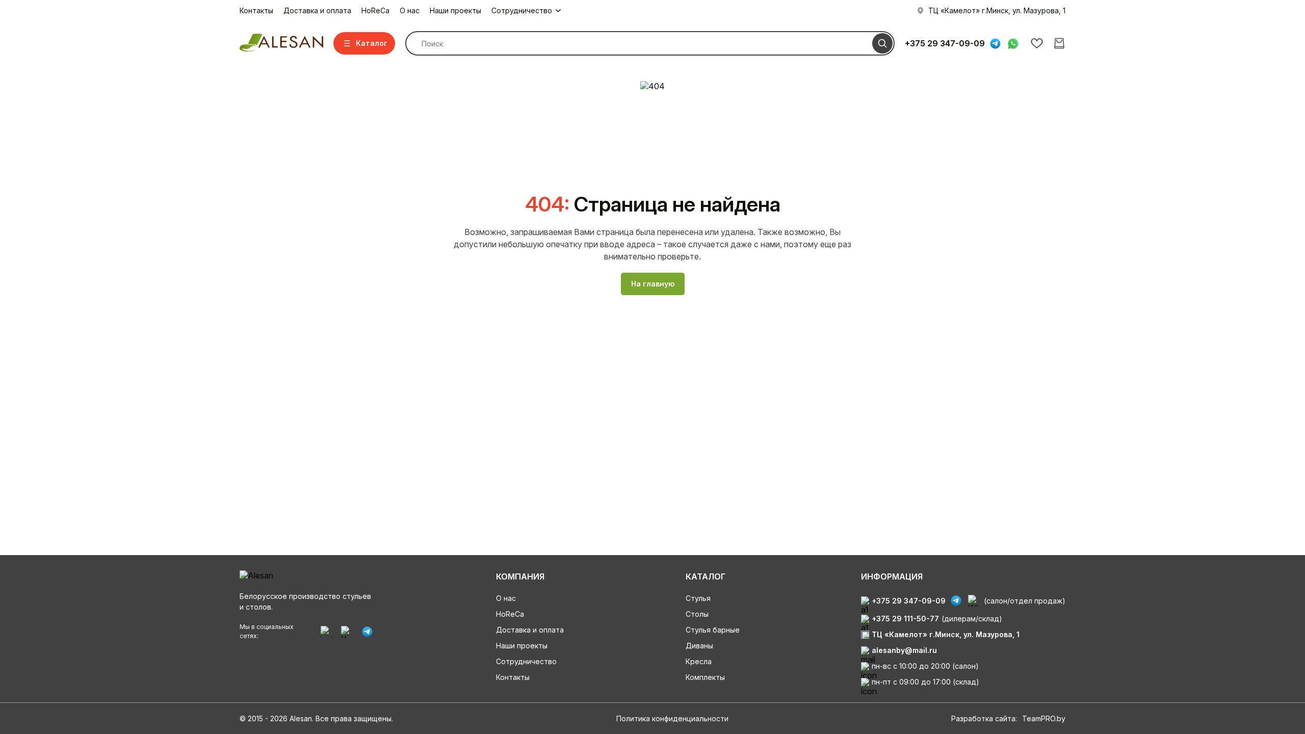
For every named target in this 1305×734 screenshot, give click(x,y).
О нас (410, 10)
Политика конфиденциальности (672, 718)
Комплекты (705, 677)
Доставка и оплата (317, 10)
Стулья (698, 598)
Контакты (256, 10)
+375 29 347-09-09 (945, 43)
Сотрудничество (526, 661)
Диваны (699, 645)
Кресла (699, 661)
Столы (697, 614)
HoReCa (375, 10)
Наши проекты (455, 10)
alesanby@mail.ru (904, 650)
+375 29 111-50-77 (905, 618)
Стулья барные (713, 629)
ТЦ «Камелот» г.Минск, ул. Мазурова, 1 (946, 634)
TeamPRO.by (1043, 718)
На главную (652, 283)
